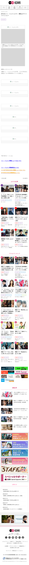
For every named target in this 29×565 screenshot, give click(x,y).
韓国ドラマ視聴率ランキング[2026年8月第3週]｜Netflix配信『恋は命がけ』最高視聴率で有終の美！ (7, 268)
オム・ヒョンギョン (5, 360)
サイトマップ (8, 550)
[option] (7, 519)
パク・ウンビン (4, 338)
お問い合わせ (9, 543)
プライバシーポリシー (14, 546)
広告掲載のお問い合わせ (17, 543)
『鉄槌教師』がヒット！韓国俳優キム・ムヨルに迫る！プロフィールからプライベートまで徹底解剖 (21, 240)
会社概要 (6, 546)
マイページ (25, 541)
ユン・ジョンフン (5, 361)
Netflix (16, 224)
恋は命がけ (9, 338)
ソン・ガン (9, 296)
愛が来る (22, 318)
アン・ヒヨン (21, 317)
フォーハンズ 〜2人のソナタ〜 (20, 227)
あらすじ (19, 224)
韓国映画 (10, 247)
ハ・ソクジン (17, 318)
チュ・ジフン (8, 318)
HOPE (3, 246)
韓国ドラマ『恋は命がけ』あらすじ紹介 (21, 352)
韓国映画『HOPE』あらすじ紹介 (7, 239)
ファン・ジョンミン (5, 247)
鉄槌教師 (22, 246)
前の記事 (4, 178)
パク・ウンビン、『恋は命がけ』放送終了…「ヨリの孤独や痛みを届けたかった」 (7, 333)
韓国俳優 (26, 246)
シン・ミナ (3, 318)
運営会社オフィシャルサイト (17, 550)
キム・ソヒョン (4, 296)
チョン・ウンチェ (5, 224)
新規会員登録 (18, 541)
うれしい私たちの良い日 (9, 359)
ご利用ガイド (12, 541)
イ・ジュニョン (24, 224)
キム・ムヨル (17, 246)
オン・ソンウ (20, 359)
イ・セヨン (9, 317)
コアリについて (5, 541)
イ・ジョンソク (4, 317)
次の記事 (25, 178)
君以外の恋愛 (17, 205)
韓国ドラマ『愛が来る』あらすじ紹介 (21, 310)
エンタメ (3, 19)
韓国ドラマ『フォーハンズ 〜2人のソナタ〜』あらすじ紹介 (21, 219)
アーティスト (8, 200)
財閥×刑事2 (10, 224)
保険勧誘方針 (21, 546)
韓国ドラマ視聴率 (5, 275)
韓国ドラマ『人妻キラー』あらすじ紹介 (21, 332)
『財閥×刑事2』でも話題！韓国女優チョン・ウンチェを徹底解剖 (7, 219)
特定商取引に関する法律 (14, 547)
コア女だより (17, 296)
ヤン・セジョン (24, 360)
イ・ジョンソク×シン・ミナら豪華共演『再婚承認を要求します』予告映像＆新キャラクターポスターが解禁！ (7, 311)
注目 (2, 244)
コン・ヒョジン (21, 338)
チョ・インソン (11, 246)
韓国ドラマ (22, 205)
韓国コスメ (22, 296)
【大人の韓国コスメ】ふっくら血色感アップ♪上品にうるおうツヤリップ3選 (21, 291)
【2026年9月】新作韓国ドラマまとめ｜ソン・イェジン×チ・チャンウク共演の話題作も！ (21, 196)
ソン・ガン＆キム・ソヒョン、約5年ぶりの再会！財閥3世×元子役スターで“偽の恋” (7, 291)
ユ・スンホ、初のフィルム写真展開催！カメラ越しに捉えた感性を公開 (7, 196)
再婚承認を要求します (5, 319)
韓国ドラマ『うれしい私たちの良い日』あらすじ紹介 (7, 352)
